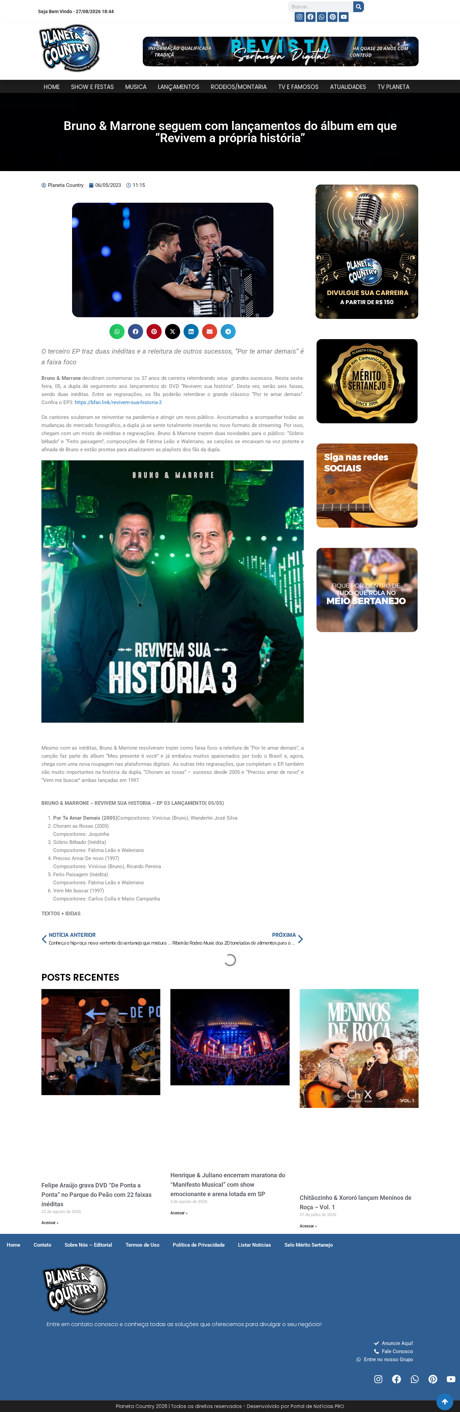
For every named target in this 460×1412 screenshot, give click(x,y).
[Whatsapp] (322, 17)
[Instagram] (299, 17)
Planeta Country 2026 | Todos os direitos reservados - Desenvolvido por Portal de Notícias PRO (230, 1406)
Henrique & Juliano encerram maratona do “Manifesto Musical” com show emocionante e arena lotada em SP (227, 1184)
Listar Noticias (254, 1245)
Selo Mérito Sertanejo (309, 1245)
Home (13, 1245)
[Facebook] (311, 17)
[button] (117, 331)
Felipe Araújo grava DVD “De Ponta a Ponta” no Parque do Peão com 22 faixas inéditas (96, 1195)
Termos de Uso (142, 1245)
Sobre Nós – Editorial (88, 1245)
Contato (42, 1245)
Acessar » (50, 1222)
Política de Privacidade (199, 1245)
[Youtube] (344, 17)
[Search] (358, 6)
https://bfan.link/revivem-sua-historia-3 (118, 402)
